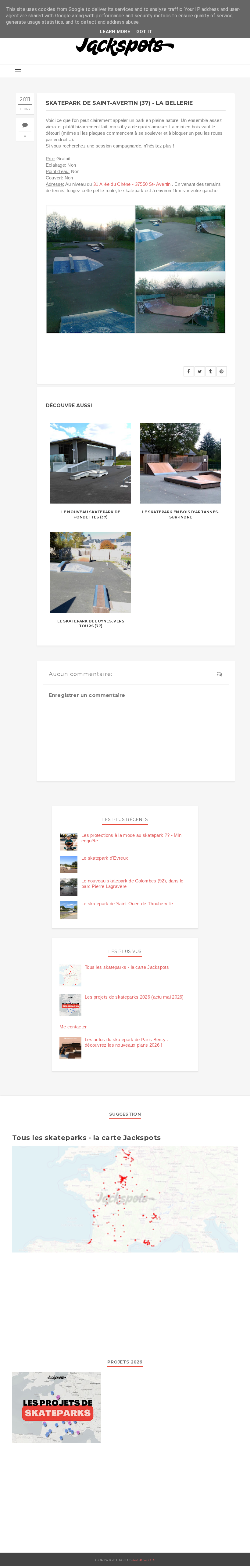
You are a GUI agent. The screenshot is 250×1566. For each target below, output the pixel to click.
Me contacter (73, 1026)
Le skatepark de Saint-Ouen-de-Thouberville (127, 903)
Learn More (115, 31)
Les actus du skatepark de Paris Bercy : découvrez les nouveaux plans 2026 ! (126, 1042)
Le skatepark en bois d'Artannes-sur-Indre (181, 514)
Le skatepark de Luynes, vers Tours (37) (90, 624)
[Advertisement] (125, 1304)
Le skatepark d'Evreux (104, 858)
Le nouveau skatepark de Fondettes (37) (90, 514)
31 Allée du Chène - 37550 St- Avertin (132, 184)
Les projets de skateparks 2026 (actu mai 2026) (134, 997)
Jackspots (143, 1559)
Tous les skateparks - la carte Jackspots (127, 967)
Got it (144, 31)
